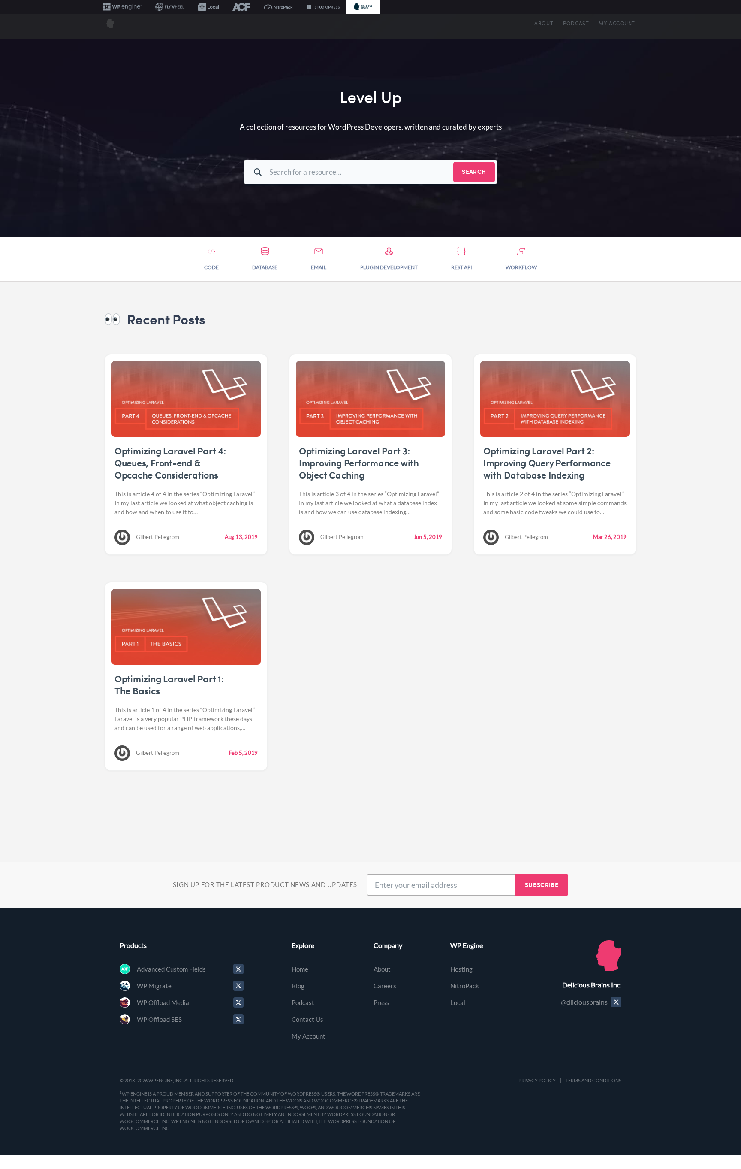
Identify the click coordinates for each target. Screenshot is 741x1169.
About (543, 23)
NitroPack (464, 986)
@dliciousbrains (584, 1002)
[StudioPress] (323, 7)
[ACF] (241, 7)
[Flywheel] (169, 7)
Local (457, 1002)
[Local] (208, 7)
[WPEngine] (122, 7)
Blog (298, 986)
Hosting (461, 969)
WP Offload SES (159, 1019)
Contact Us (307, 1019)
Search (474, 171)
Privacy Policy (537, 1080)
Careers (385, 986)
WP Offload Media (163, 1002)
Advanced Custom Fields (171, 969)
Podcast (576, 23)
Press (381, 1002)
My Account (617, 23)
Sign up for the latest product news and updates (265, 884)
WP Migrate (154, 986)
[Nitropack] (278, 7)
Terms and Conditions (593, 1080)
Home (300, 969)
